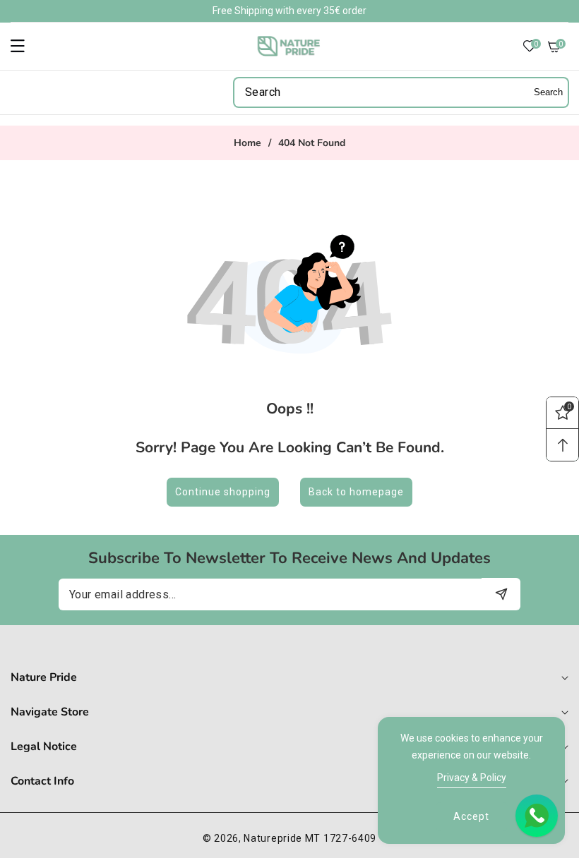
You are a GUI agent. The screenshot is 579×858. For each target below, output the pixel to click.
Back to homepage (356, 491)
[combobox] (401, 92)
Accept (471, 816)
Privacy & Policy (471, 777)
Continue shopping (222, 491)
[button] (26, 45)
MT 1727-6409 (340, 838)
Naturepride (273, 838)
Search (548, 92)
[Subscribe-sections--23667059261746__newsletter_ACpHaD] (501, 594)
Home (247, 143)
